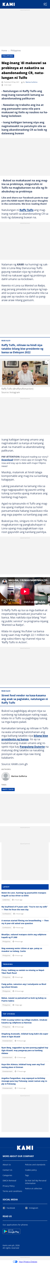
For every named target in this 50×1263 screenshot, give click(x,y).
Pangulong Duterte (32, 746)
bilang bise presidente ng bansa (24, 737)
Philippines (16, 50)
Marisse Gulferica (31, 82)
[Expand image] (47, 361)
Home (4, 50)
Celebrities (6, 900)
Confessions (7, 914)
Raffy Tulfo (26, 210)
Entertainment (7, 1041)
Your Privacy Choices (28, 1261)
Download (7, 459)
